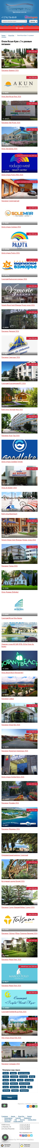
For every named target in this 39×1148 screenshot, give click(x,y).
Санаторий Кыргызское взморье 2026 (14, 279)
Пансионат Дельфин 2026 (10, 803)
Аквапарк (13, 1073)
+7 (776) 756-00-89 (9, 17)
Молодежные (24, 1090)
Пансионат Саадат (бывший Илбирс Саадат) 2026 (18, 907)
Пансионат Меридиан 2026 (11, 829)
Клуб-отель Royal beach (9, 514)
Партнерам (7, 1121)
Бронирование (8, 1118)
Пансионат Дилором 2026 (10, 331)
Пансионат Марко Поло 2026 (11, 985)
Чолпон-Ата (14, 1084)
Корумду (23, 1087)
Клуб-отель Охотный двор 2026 (12, 409)
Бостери (6, 1087)
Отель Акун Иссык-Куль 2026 (11, 96)
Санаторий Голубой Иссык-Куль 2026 (14, 1011)
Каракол (29, 1116)
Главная (3, 35)
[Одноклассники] (31, 1106)
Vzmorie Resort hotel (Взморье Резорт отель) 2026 (18, 305)
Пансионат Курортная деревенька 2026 (15, 751)
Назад (9, 1097)
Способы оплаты (32, 1120)
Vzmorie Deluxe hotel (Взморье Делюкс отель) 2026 (19, 540)
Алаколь (13, 1116)
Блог (16, 1120)
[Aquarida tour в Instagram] (31, 17)
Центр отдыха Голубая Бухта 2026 (13, 777)
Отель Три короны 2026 (9, 148)
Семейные (15, 1090)
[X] (33, 1106)
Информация (27, 1118)
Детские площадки (24, 1073)
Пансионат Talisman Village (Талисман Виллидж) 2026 (20, 933)
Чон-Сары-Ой (29, 1080)
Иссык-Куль (11, 35)
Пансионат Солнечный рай (10, 201)
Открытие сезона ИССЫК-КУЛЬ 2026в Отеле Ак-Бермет (18, 645)
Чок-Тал (13, 1080)
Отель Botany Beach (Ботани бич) (12, 672)
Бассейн (6, 1073)
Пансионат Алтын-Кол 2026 (11, 725)
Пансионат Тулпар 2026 (10, 566)
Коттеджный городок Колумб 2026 (13, 881)
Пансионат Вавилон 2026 (10, 70)
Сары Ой (20, 1080)
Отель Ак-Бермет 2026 (9, 488)
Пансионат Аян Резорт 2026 (11, 122)
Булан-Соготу (14, 1087)
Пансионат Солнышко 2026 (11, 1064)
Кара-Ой (6, 1084)
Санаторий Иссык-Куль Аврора (12, 618)
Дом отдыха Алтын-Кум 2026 (11, 1038)
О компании (5, 1116)
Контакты (22, 1120)
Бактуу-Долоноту (24, 1084)
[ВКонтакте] (28, 1106)
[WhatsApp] (36, 1106)
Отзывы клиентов (18, 1121)
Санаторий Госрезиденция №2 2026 (14, 383)
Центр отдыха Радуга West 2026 (12, 175)
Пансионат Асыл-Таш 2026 (11, 435)
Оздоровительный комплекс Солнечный (15, 855)
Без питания (23, 1077)
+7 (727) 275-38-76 (25, 1125)
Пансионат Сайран (8, 698)
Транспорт (18, 1118)
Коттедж (32, 1077)
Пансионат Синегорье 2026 (11, 357)
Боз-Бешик (6, 1090)
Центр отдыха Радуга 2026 (11, 253)
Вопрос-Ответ (8, 1120)
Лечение (6, 1077)
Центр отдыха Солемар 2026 (11, 227)
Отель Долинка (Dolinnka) (10, 592)
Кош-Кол (6, 1080)
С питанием (14, 1077)
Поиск (25, 21)
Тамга (29, 1087)
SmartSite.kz (30, 1139)
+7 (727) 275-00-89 (25, 1127)
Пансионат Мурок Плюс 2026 (11, 959)
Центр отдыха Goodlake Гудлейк (12, 461)
